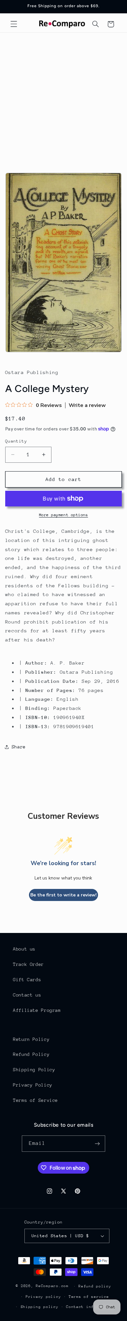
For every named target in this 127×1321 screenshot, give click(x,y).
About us (24, 949)
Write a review (87, 405)
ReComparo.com (52, 1286)
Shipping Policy (34, 1069)
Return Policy (31, 1039)
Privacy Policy (32, 1085)
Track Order (28, 964)
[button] (13, 24)
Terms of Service (35, 1100)
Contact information (90, 1307)
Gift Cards (27, 979)
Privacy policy (43, 1297)
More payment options (63, 515)
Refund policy (94, 1286)
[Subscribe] (97, 1143)
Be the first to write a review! (63, 895)
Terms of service (89, 1297)
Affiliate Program (37, 1010)
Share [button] (19, 746)
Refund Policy (31, 1054)
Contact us (27, 995)
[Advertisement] (63, 99)
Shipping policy (40, 1307)
